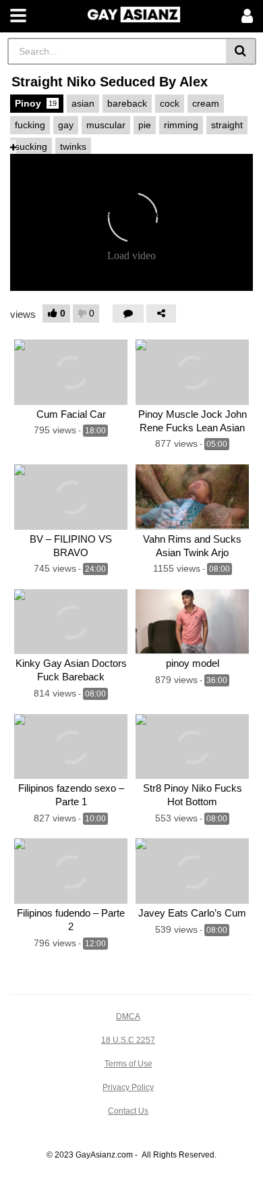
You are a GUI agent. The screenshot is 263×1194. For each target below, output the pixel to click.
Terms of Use (128, 1063)
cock (169, 103)
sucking (31, 146)
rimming (181, 124)
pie (144, 124)
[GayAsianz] (134, 13)
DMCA (128, 1016)
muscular (105, 124)
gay (66, 124)
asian (82, 103)
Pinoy (36, 103)
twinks (73, 146)
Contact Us (128, 1111)
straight (227, 124)
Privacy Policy (128, 1087)
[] (241, 51)
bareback (127, 103)
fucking (30, 124)
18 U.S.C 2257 (128, 1040)
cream (205, 103)
